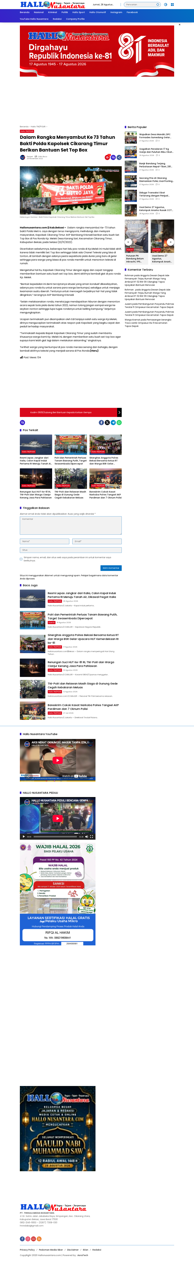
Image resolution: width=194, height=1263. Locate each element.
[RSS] (39, 1238)
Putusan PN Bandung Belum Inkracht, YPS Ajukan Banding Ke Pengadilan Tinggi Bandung (136, 258)
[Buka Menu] (172, 4)
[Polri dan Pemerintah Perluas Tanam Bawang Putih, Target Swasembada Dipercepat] (71, 445)
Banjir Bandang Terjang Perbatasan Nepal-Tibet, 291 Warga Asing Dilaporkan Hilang (156, 165)
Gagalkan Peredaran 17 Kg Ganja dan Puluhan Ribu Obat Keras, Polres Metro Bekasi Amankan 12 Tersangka (155, 151)
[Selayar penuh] (91, 836)
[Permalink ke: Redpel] (23, 157)
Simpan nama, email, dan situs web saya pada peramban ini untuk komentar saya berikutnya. (67, 559)
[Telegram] (113, 422)
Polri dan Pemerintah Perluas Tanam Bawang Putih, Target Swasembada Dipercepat (71, 460)
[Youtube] (33, 1238)
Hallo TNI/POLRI (27, 131)
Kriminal (156, 249)
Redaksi (96, 1249)
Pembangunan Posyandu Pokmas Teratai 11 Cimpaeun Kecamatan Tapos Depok (149, 306)
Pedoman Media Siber (51, 1249)
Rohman (129, 275)
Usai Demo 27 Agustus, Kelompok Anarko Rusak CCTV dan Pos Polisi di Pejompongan (156, 209)
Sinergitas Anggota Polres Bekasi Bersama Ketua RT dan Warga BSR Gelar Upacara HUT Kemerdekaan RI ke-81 (104, 460)
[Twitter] (107, 422)
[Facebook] (101, 422)
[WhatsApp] (119, 422)
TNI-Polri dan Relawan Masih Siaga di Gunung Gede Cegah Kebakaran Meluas (70, 494)
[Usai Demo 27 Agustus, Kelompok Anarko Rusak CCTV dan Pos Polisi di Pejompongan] (131, 210)
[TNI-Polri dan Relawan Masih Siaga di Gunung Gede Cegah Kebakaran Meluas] (71, 478)
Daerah (60, 451)
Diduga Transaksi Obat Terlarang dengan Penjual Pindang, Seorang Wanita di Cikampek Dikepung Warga (154, 194)
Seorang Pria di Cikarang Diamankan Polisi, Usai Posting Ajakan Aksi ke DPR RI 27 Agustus (155, 180)
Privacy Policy (27, 1249)
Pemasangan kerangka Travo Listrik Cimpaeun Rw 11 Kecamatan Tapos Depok (148, 323)
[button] (158, 4)
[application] (57, 818)
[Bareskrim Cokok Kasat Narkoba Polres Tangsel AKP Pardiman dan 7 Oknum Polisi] (105, 478)
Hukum (130, 249)
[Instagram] (27, 1238)
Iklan (85, 1249)
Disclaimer (73, 1249)
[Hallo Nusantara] (53, 4)
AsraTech (82, 1255)
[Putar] (23, 836)
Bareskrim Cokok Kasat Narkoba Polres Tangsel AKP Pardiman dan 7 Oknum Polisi (105, 494)
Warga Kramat (132, 319)
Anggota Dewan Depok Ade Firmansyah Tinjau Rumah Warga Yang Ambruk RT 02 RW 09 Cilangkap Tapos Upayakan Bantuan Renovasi (147, 280)
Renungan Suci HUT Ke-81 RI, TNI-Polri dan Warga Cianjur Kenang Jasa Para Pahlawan (36, 494)
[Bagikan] (119, 157)
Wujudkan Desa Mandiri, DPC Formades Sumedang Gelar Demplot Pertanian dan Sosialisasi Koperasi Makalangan (155, 136)
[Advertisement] (97, 99)
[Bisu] (86, 836)
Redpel (30, 156)
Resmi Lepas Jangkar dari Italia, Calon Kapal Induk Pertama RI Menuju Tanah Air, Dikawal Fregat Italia (36, 460)
